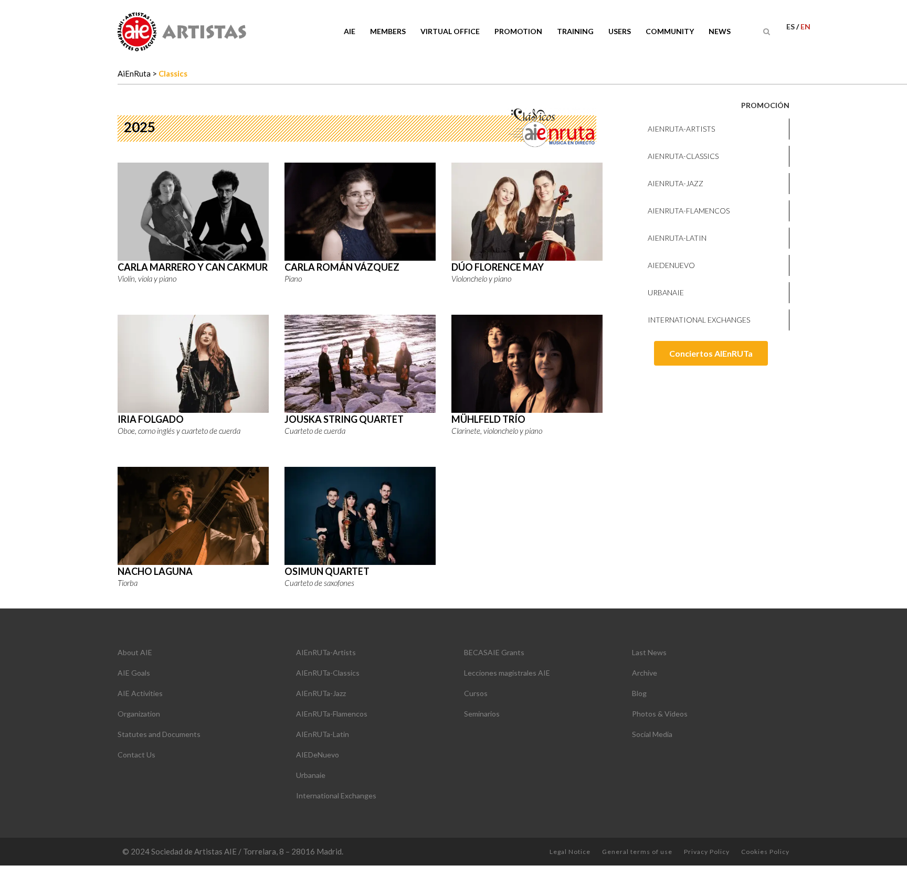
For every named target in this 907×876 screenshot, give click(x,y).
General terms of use (637, 852)
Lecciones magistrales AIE (507, 672)
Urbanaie (666, 292)
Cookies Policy (765, 852)
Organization (139, 713)
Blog (639, 693)
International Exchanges (699, 319)
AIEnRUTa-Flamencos (689, 210)
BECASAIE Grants (494, 652)
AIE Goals (134, 672)
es (791, 26)
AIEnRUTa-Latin (677, 237)
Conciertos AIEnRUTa (711, 353)
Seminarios (482, 713)
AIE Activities (140, 693)
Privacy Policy (707, 852)
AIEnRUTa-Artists (681, 128)
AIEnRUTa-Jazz (675, 183)
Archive (644, 672)
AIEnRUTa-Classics (683, 156)
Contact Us (136, 754)
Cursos (476, 693)
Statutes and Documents (159, 734)
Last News (649, 652)
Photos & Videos (660, 713)
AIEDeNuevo (671, 265)
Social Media (652, 734)
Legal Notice (570, 852)
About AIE (135, 652)
